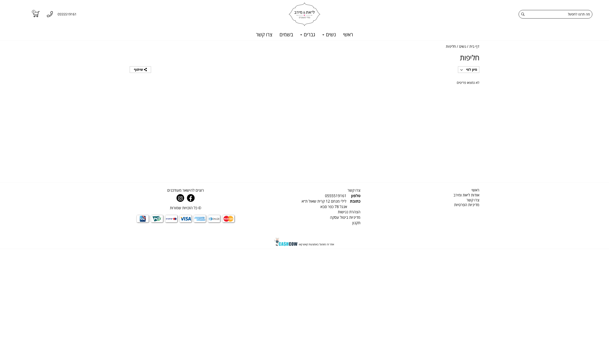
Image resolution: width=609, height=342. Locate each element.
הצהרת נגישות (349, 211)
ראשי (348, 34)
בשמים (286, 34)
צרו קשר (264, 34)
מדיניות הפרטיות (466, 204)
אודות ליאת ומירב (466, 195)
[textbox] (304, 204)
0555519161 (335, 195)
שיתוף (139, 69)
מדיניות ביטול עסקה (345, 217)
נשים (330, 34)
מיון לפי (471, 69)
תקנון (356, 222)
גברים (309, 34)
